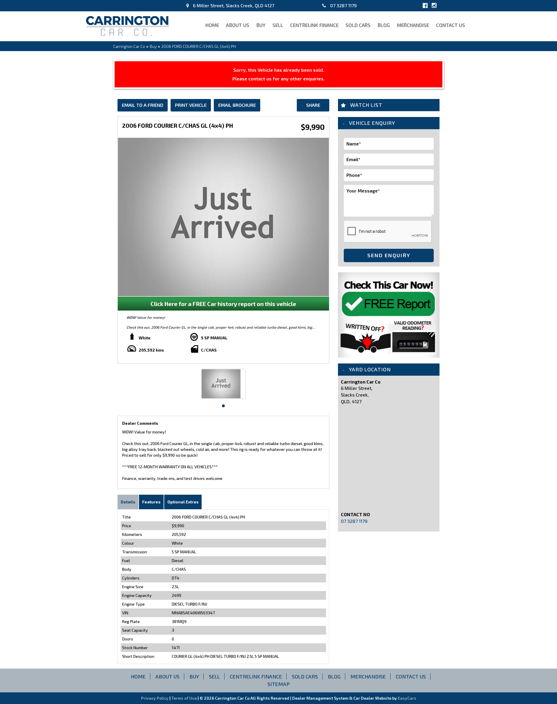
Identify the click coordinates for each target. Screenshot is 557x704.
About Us (237, 25)
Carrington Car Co (129, 46)
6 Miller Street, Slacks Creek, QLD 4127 (233, 5)
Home (212, 25)
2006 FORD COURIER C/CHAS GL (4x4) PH (198, 46)
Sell (277, 25)
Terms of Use (184, 698)
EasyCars (407, 698)
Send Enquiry (388, 255)
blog (383, 25)
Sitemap (278, 684)
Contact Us (450, 25)
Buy (260, 25)
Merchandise (413, 25)
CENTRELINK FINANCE (314, 25)
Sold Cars (358, 25)
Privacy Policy (155, 698)
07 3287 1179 (343, 5)
